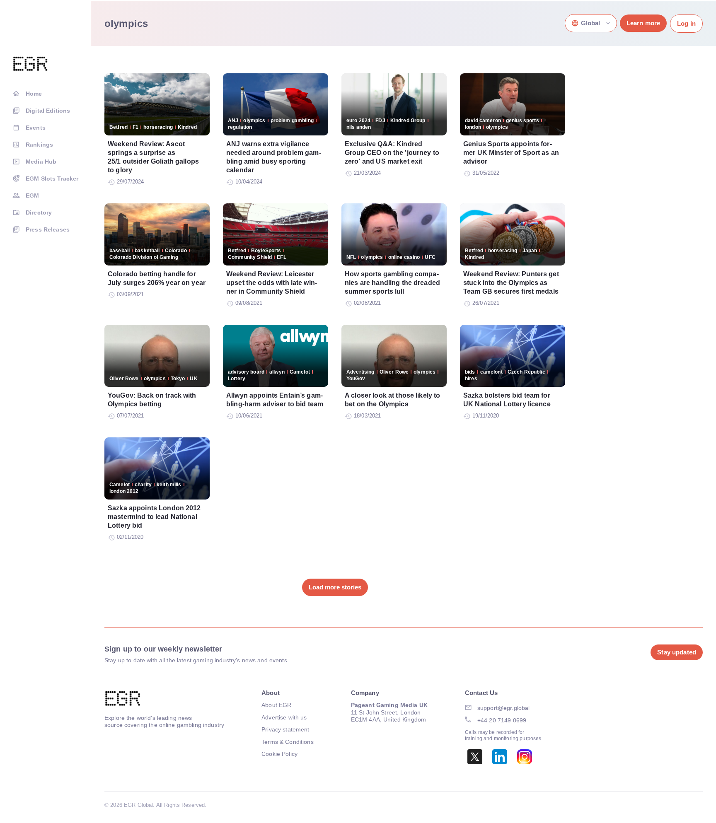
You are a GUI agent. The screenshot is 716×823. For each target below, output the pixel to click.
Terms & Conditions (287, 742)
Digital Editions (48, 110)
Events (36, 127)
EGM (32, 195)
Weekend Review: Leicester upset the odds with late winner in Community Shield (271, 282)
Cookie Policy (279, 754)
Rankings (39, 144)
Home (34, 93)
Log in (686, 23)
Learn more (643, 23)
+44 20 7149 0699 (501, 720)
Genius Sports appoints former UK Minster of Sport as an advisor (511, 152)
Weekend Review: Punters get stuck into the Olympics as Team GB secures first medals (511, 282)
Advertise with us (284, 717)
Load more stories (335, 587)
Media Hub (41, 161)
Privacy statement (285, 729)
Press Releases (48, 229)
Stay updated (676, 652)
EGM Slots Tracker (52, 178)
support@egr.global (503, 708)
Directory (39, 212)
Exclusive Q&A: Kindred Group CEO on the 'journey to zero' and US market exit (392, 152)
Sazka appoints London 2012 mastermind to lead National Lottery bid (154, 516)
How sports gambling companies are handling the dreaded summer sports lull (392, 282)
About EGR (276, 705)
